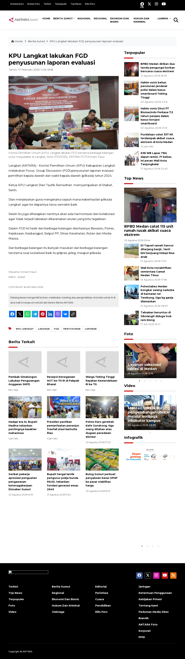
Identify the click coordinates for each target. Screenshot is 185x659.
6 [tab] (156, 428)
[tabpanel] (150, 360)
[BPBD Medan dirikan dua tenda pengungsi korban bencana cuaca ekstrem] (131, 69)
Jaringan (144, 586)
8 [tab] (166, 428)
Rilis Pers (90, 4)
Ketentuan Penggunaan (155, 593)
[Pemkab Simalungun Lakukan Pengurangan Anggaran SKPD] (25, 362)
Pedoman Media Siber (154, 612)
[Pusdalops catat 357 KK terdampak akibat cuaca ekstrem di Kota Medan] (131, 140)
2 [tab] (145, 381)
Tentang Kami (148, 605)
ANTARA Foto (148, 624)
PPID (142, 637)
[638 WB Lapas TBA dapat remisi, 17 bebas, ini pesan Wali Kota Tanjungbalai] (131, 158)
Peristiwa (101, 593)
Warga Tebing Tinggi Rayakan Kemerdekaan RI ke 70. (101, 380)
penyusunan (72, 329)
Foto (128, 334)
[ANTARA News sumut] (24, 19)
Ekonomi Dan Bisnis (119, 20)
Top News (75, 4)
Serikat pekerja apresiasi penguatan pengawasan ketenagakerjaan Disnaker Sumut (22, 482)
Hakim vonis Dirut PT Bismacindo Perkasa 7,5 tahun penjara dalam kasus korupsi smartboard (157, 116)
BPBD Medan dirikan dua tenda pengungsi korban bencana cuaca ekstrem (158, 67)
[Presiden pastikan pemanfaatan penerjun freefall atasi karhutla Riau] (63, 407)
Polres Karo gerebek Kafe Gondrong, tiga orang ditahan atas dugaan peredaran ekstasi (100, 429)
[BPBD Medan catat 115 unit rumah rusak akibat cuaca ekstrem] (150, 204)
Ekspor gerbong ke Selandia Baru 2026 (145, 531)
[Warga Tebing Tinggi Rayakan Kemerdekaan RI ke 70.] (102, 362)
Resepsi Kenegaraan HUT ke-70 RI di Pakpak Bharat (63, 380)
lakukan (44, 329)
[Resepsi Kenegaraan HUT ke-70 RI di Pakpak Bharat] (63, 362)
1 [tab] (139, 381)
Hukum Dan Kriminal (66, 605)
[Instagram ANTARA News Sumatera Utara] (156, 4)
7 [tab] (161, 428)
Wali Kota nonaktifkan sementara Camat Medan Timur (156, 271)
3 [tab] (150, 381)
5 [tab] (161, 381)
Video (129, 386)
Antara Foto (33, 4)
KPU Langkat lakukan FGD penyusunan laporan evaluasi (86, 41)
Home (46, 18)
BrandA (144, 618)
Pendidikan (103, 605)
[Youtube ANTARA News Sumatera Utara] (164, 4)
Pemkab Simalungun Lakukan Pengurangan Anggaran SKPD (24, 380)
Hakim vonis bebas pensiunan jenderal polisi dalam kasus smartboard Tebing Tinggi (154, 90)
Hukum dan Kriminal (141, 20)
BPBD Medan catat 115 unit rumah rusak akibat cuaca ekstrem (148, 230)
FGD (56, 329)
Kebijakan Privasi (150, 599)
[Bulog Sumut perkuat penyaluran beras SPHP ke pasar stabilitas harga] (102, 459)
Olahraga (58, 612)
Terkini (47, 4)
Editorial (101, 586)
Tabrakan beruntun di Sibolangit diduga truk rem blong (156, 316)
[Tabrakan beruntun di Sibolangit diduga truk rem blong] (131, 317)
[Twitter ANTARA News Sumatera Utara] (149, 4)
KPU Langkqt (25, 329)
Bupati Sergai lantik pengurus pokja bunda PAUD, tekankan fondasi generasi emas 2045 (62, 482)
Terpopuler (61, 4)
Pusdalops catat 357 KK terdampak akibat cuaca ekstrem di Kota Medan (157, 138)
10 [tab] (150, 432)
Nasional (84, 18)
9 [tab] (172, 428)
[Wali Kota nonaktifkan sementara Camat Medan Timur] (131, 273)
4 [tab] (156, 381)
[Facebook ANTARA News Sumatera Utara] (142, 4)
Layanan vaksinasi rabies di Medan (144, 366)
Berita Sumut (63, 18)
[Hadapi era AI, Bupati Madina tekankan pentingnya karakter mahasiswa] (25, 407)
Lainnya (163, 18)
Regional (100, 18)
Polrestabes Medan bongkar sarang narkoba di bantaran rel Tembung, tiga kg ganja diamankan (157, 294)
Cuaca (99, 599)
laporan (91, 329)
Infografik (133, 437)
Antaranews (16, 4)
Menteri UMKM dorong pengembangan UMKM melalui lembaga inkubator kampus (149, 414)
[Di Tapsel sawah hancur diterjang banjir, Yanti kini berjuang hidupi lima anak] (131, 250)
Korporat (145, 630)
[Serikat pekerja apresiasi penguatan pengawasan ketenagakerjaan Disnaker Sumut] (25, 459)
